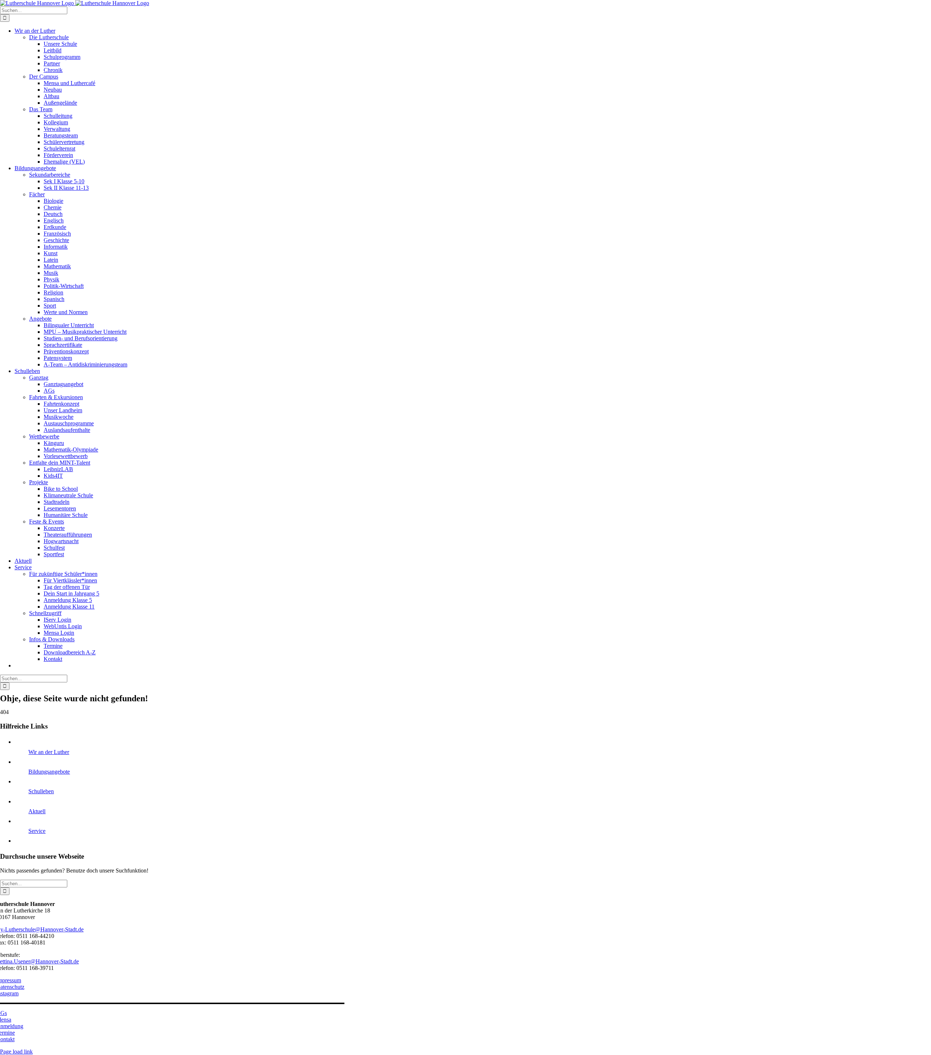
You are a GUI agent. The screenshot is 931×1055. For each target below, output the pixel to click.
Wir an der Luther (48, 752)
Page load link (16, 1051)
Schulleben (41, 791)
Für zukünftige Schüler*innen (63, 574)
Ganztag (38, 377)
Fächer (37, 194)
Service (36, 831)
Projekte (38, 482)
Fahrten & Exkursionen (56, 397)
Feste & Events (46, 521)
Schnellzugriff (45, 613)
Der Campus (43, 76)
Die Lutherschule (49, 37)
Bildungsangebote (49, 772)
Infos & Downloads (52, 639)
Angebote (40, 319)
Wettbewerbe (44, 436)
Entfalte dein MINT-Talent (59, 463)
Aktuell (36, 811)
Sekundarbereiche (49, 175)
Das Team (40, 109)
